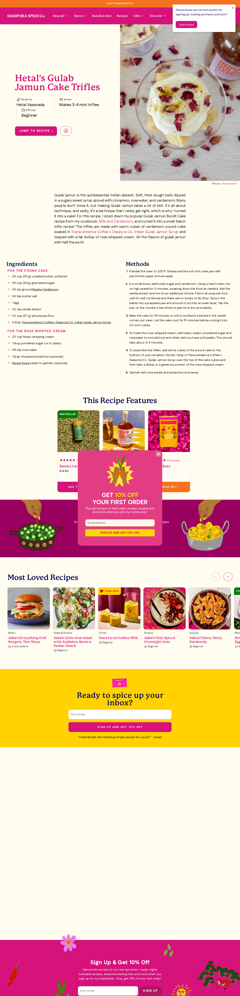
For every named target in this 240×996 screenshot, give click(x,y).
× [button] (233, 7)
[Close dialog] (158, 454)
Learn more (186, 24)
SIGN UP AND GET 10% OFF (120, 532)
